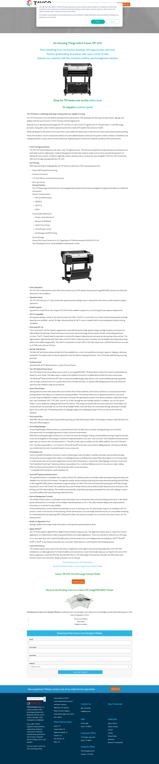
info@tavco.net (85, 711)
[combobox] (35, 698)
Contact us (123, 4)
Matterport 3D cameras (61, 708)
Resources (111, 739)
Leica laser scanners (60, 704)
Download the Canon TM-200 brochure (77, 562)
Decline (113, 21)
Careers (110, 730)
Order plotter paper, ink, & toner (64, 714)
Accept (98, 21)
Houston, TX (58, 735)
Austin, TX (57, 726)
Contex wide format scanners (63, 701)
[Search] (44, 699)
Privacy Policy (112, 736)
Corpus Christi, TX (59, 729)
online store (95, 100)
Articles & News (113, 727)
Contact (110, 733)
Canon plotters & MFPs (61, 698)
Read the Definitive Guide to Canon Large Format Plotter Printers (77, 566)
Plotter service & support (62, 711)
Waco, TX (57, 742)
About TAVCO (112, 723)
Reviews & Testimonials (115, 742)
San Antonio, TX (59, 739)
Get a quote (57, 717)
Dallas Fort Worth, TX (60, 732)
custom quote (85, 107)
